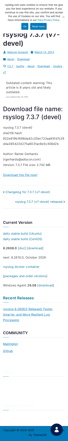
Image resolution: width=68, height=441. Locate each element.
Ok (24, 26)
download (35, 248)
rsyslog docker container (21, 267)
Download (23, 59)
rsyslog (57, 66)
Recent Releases (18, 298)
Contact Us (10, 388)
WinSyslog (9, 422)
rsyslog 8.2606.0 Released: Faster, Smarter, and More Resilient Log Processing (28, 314)
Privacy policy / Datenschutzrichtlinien (27, 394)
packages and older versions (25, 276)
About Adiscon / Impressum (20, 382)
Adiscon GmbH (44, 430)
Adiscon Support (17, 52)
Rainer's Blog (11, 400)
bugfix (20, 66)
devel (10, 59)
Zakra (24, 434)
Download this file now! (20, 175)
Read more (38, 26)
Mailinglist (10, 344)
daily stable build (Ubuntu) (22, 233)
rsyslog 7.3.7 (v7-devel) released (39, 202)
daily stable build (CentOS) (22, 239)
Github (8, 351)
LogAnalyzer (11, 415)
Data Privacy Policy (49, 19)
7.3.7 (10, 66)
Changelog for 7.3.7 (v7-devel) (27, 192)
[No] (63, 17)
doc (22, 248)
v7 (4, 72)
